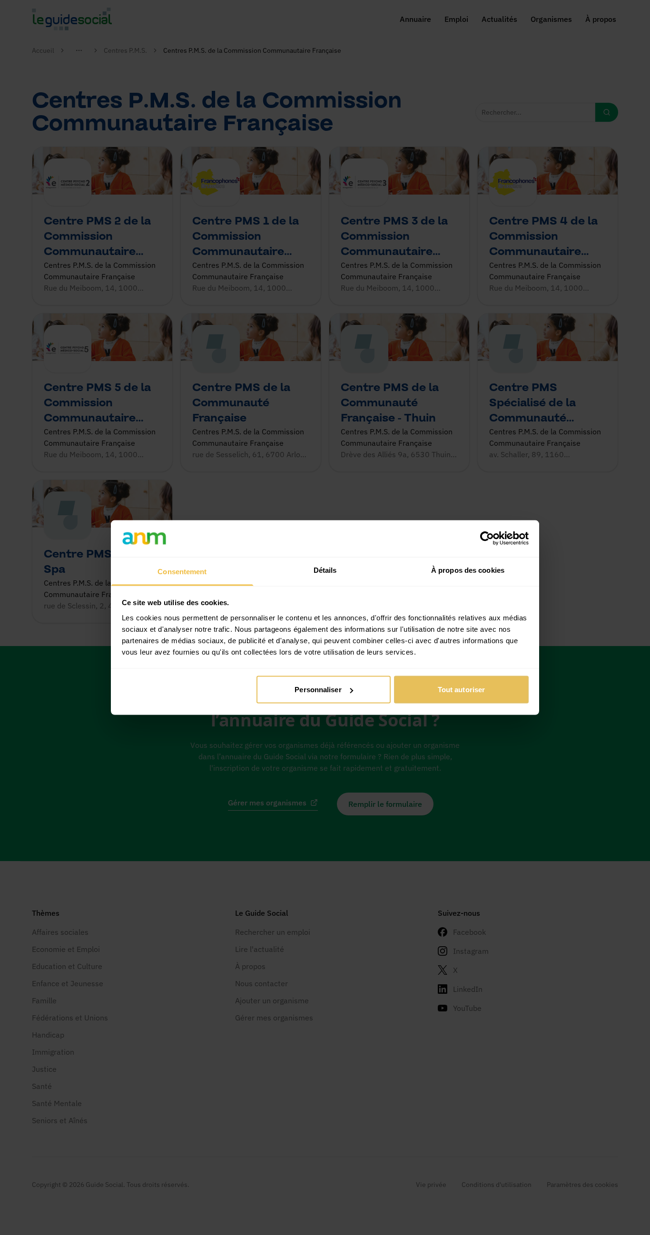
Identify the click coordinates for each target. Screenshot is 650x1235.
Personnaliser (318, 690)
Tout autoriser (461, 690)
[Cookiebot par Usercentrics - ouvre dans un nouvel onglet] (487, 538)
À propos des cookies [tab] (467, 570)
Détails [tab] (325, 570)
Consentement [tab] (182, 571)
